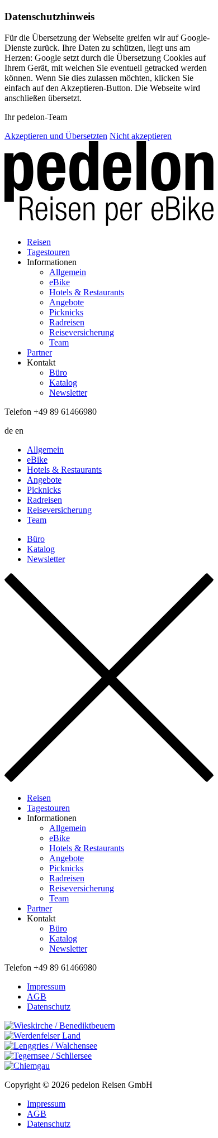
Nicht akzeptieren (141, 136)
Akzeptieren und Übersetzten (55, 136)
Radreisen (66, 322)
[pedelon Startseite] (109, 184)
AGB (36, 996)
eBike (59, 282)
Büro (58, 372)
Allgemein (67, 272)
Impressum (46, 986)
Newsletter (68, 392)
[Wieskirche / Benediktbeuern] (109, 1026)
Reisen (39, 242)
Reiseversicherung (81, 332)
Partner (39, 352)
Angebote (66, 302)
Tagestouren (48, 252)
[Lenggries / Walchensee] (109, 1046)
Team (59, 342)
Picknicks (66, 312)
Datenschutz (48, 1006)
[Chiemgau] (109, 1066)
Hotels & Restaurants (86, 292)
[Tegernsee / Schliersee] (109, 1056)
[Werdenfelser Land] (109, 1036)
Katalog (63, 382)
